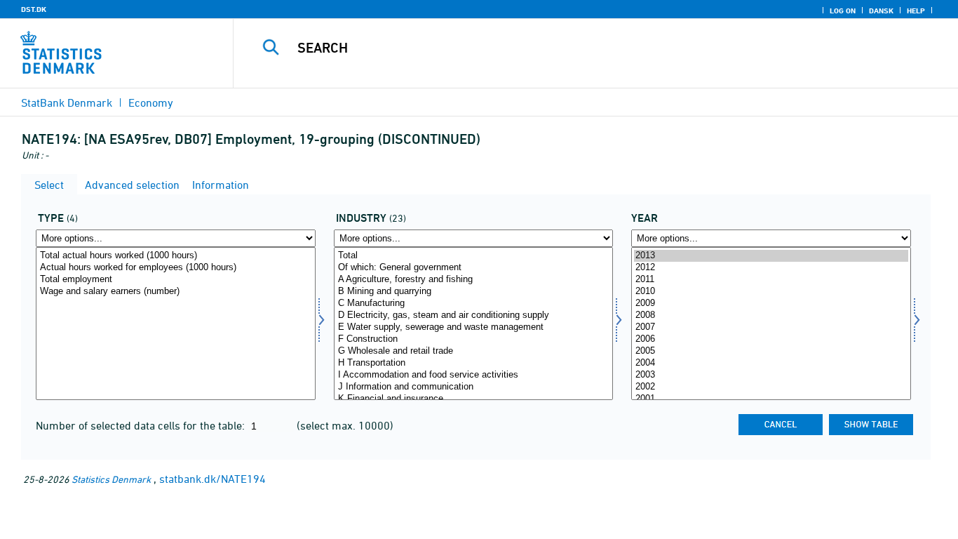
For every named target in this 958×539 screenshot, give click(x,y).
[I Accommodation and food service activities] (474, 375)
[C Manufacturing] (474, 304)
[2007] (771, 327)
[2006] (771, 339)
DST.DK (33, 9)
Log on (843, 10)
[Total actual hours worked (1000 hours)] (176, 256)
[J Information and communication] (474, 387)
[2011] (771, 280)
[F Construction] (474, 339)
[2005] (771, 351)
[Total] (474, 256)
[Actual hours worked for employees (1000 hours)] (176, 268)
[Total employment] (176, 280)
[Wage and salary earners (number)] (176, 292)
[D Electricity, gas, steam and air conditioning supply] (474, 315)
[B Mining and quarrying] (474, 292)
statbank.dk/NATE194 (212, 478)
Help (916, 10)
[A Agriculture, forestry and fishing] (474, 280)
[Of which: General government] (474, 268)
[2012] (771, 268)
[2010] (771, 292)
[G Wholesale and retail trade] (474, 351)
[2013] (771, 256)
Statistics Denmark (111, 479)
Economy (150, 102)
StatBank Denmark (66, 102)
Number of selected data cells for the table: (142, 425)
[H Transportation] (474, 363)
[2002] (771, 387)
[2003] (771, 375)
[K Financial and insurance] (474, 399)
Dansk (881, 10)
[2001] (771, 399)
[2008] (771, 315)
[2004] (771, 363)
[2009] (771, 304)
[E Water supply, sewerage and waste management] (474, 327)
